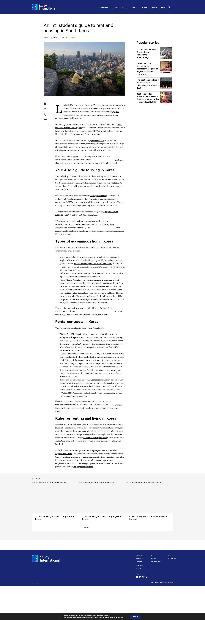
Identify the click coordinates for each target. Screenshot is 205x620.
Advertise (172, 558)
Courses (124, 8)
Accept (135, 617)
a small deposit (72, 337)
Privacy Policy (156, 562)
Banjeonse (95, 380)
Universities (103, 8)
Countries (134, 8)
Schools (114, 8)
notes (114, 183)
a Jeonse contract (84, 360)
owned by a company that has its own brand (93, 263)
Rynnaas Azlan (58, 38)
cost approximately (98, 195)
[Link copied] (45, 120)
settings (120, 618)
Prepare (154, 8)
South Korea (71, 108)
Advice (144, 8)
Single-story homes (75, 293)
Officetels (64, 273)
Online (162, 8)
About (153, 558)
